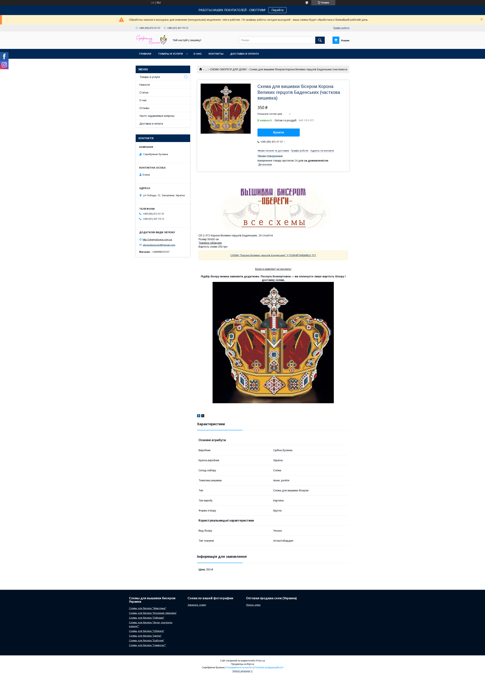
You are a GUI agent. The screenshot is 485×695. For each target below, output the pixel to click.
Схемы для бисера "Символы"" (147, 645)
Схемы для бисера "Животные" (147, 608)
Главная (145, 53)
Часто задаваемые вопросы (156, 115)
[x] (202, 416)
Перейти (277, 10)
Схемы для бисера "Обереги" (146, 631)
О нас (197, 53)
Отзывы (144, 108)
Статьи (143, 92)
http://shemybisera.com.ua (157, 239)
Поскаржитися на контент (239, 667)
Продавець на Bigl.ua (242, 664)
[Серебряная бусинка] (152, 43)
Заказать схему (197, 604)
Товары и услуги (170, 53)
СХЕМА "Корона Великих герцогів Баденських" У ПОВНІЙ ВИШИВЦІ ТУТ (273, 255)
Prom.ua (260, 660)
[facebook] (198, 416)
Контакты (216, 53)
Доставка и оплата (244, 53)
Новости (144, 84)
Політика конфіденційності (269, 667)
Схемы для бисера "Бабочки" (146, 640)
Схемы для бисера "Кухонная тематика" (153, 613)
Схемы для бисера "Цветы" (145, 635)
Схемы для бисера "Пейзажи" (146, 617)
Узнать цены (253, 604)
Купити (278, 132)
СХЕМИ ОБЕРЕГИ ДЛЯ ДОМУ (228, 69)
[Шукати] (320, 40)
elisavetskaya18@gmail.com (159, 244)
